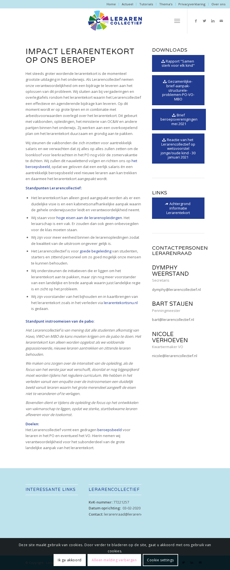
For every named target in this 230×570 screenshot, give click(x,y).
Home (111, 4)
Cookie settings (160, 560)
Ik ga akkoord (70, 560)
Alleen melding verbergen (114, 560)
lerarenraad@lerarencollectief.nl (132, 514)
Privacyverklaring (192, 4)
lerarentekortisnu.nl (121, 302)
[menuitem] (111, 4)
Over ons (218, 4)
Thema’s (166, 4)
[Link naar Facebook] (196, 21)
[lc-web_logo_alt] (115, 20)
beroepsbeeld (109, 429)
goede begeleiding (95, 251)
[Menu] (177, 20)
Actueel (127, 4)
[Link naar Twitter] (204, 21)
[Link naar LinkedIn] (213, 21)
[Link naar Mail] (221, 21)
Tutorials (146, 4)
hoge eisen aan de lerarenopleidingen (89, 217)
